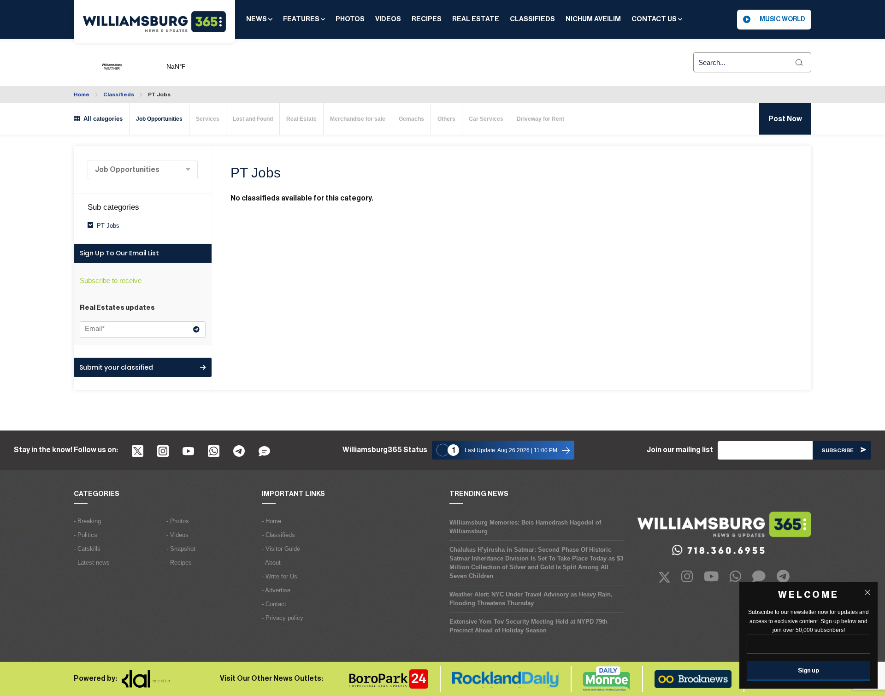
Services (207, 119)
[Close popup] (867, 592)
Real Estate (475, 19)
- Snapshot (180, 548)
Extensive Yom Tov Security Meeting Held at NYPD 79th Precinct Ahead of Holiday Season (528, 626)
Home (81, 94)
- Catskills (87, 548)
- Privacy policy (282, 617)
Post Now (785, 119)
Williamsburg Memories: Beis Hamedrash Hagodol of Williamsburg (525, 527)
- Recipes (179, 562)
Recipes (427, 19)
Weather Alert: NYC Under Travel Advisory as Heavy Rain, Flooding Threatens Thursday (531, 599)
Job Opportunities (159, 119)
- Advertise (276, 590)
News (257, 19)
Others (446, 119)
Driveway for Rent (540, 119)
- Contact (274, 604)
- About (271, 562)
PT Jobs (159, 94)
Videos (388, 19)
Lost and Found (253, 119)
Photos (350, 19)
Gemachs (411, 119)
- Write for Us (279, 576)
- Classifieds (278, 534)
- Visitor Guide (281, 548)
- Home (271, 521)
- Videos (177, 534)
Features (302, 19)
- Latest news (92, 562)
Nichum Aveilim (593, 19)
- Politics (85, 534)
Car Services (486, 119)
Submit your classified (116, 367)
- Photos (177, 521)
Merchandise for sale (357, 119)
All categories (101, 118)
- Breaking (87, 521)
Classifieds (532, 19)
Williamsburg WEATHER (209, 62)
